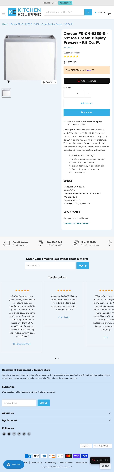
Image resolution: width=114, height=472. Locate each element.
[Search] (88, 12)
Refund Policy (81, 462)
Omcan (69, 47)
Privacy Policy (36, 462)
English (85, 446)
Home (5, 24)
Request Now (65, 3)
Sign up (83, 265)
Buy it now (86, 112)
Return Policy (50, 462)
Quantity (67, 87)
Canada (101, 446)
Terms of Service (66, 462)
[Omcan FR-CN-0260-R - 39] (6, 92)
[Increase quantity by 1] (87, 93)
